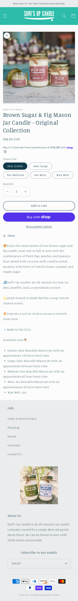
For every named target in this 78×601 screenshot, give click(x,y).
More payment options (39, 226)
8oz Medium (15, 174)
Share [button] (11, 235)
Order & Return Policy (22, 418)
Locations (14, 445)
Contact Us (15, 454)
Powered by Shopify (51, 595)
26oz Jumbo (15, 166)
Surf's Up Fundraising (33, 595)
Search (12, 436)
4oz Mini (40, 174)
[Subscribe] (66, 563)
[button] (5, 16)
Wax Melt (62, 174)
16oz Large (40, 166)
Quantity (8, 183)
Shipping (14, 427)
